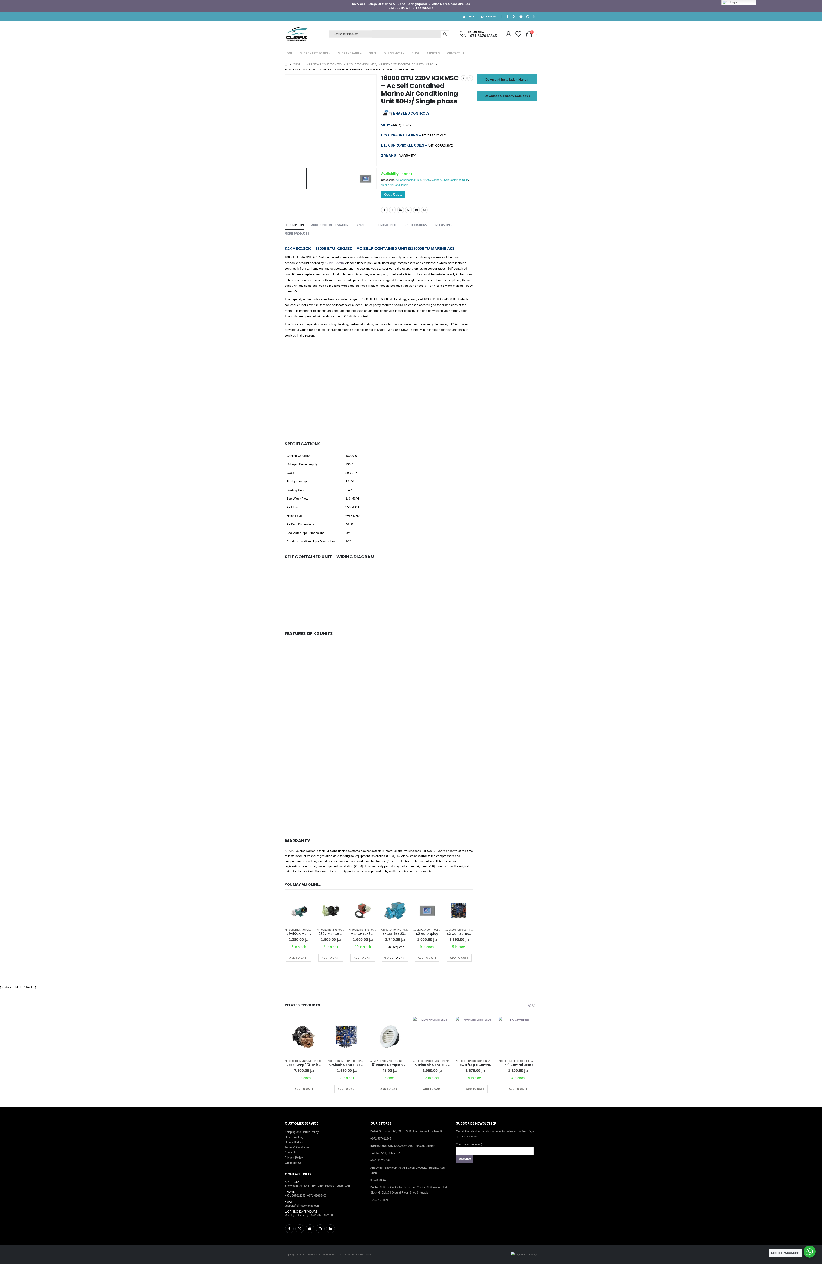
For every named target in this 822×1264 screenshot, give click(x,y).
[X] (514, 16)
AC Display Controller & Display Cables (438, 930)
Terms (288, 1147)
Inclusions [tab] (443, 225)
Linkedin (330, 1228)
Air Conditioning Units (408, 179)
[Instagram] (527, 16)
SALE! (372, 53)
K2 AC (426, 179)
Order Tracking (294, 1137)
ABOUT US (433, 53)
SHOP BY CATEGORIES (314, 53)
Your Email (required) (469, 1144)
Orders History (294, 1142)
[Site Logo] (306, 34)
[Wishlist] (518, 34)
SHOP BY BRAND (348, 53)
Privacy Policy (294, 1157)
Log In (471, 16)
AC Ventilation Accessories (345, 1061)
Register (491, 16)
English (734, 2)
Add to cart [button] (298, 958)
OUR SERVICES (393, 53)
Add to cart (396, 958)
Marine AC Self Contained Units (449, 179)
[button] (286, 120)
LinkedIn (400, 210)
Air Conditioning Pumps (299, 930)
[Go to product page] (299, 911)
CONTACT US (455, 53)
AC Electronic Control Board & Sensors (470, 930)
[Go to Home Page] (286, 64)
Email (416, 210)
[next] (470, 78)
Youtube (310, 1228)
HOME (289, 53)
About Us (290, 1152)
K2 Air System (334, 263)
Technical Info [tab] (384, 225)
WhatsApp (424, 210)
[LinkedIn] (534, 16)
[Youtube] (521, 16)
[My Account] (508, 34)
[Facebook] (507, 16)
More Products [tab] (297, 233)
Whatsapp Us (293, 1162)
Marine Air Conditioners (394, 185)
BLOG (415, 53)
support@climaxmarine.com (302, 1205)
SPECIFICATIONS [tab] (415, 225)
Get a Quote (393, 194)
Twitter (392, 210)
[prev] (464, 78)
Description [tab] (294, 225)
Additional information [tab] (329, 225)
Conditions (303, 1147)
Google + (408, 210)
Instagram (320, 1228)
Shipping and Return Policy (302, 1132)
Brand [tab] (360, 225)
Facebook (384, 210)
